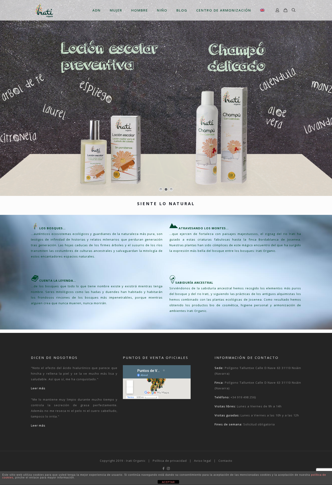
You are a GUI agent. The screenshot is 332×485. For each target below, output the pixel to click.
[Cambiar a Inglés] (262, 10)
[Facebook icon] (163, 468)
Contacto (225, 461)
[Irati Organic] (44, 10)
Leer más (38, 388)
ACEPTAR (168, 482)
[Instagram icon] (168, 468)
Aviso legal (202, 461)
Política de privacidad (170, 461)
